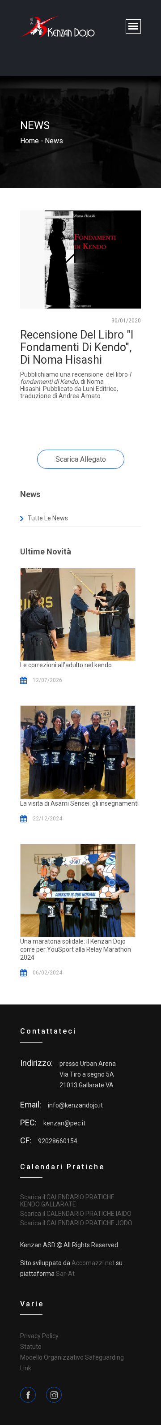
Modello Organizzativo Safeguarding (72, 1357)
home (29, 141)
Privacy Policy (39, 1335)
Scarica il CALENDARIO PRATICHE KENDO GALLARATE (67, 1200)
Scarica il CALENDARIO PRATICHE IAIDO (75, 1213)
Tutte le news (48, 518)
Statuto (31, 1346)
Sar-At (65, 1273)
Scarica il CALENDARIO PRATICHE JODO (76, 1223)
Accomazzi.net (93, 1262)
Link (25, 1368)
